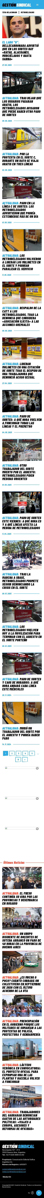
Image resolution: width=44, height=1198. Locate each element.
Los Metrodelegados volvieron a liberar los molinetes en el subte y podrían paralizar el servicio (21, 262)
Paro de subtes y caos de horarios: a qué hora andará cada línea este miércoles (21, 684)
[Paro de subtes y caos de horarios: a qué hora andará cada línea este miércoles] (22, 664)
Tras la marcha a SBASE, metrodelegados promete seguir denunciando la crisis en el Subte (20, 581)
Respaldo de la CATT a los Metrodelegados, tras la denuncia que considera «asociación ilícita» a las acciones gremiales (21, 316)
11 (18, 759)
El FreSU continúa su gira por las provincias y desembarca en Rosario (20, 898)
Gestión (16, 5)
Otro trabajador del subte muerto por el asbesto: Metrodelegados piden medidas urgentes (19, 472)
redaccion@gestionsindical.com (14, 1172)
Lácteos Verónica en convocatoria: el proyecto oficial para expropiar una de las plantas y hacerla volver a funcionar (21, 1073)
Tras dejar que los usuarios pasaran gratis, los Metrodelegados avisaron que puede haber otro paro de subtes (21, 106)
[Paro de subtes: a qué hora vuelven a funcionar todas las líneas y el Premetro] (22, 401)
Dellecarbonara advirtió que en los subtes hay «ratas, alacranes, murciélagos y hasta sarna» (20, 52)
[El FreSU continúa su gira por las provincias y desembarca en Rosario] (22, 878)
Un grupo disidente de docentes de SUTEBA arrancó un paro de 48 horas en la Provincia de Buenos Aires (22, 940)
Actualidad (10, 98)
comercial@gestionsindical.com (14, 1169)
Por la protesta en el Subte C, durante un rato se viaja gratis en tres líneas (20, 159)
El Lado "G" (10, 42)
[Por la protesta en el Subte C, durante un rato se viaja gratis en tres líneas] (22, 138)
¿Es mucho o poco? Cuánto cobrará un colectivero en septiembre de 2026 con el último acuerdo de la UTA (21, 984)
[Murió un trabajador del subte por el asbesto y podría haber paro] (22, 713)
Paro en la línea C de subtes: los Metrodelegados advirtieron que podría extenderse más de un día (20, 209)
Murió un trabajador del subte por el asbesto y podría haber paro (21, 733)
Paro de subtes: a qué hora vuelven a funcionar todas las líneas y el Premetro (22, 421)
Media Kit (7, 1177)
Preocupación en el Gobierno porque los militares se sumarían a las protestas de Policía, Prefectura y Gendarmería (22, 1027)
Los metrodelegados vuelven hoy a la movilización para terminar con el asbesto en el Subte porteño (22, 633)
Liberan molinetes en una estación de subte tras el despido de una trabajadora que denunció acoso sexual (22, 370)
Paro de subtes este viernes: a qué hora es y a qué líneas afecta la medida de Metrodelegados (21, 523)
